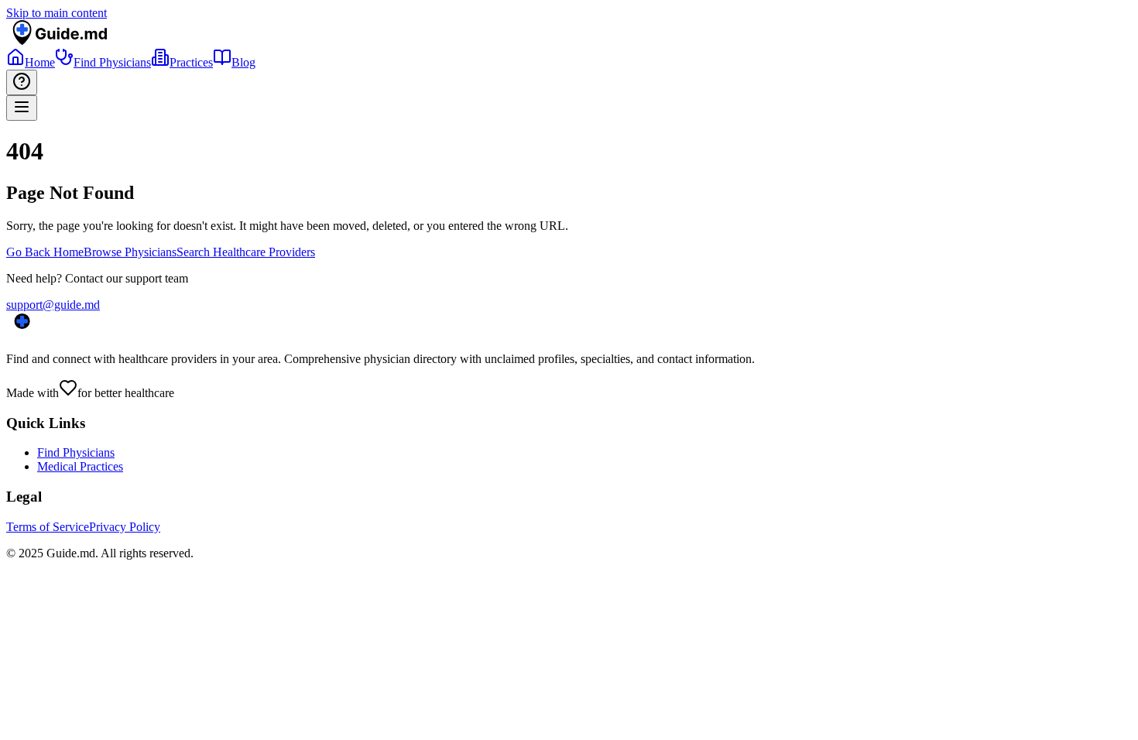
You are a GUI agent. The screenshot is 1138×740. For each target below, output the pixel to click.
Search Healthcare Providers (246, 252)
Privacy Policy (124, 526)
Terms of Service (47, 526)
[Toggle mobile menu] (21, 108)
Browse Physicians (130, 252)
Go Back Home (45, 252)
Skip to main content (56, 12)
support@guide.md (53, 304)
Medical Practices (80, 466)
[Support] (21, 82)
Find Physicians (76, 452)
